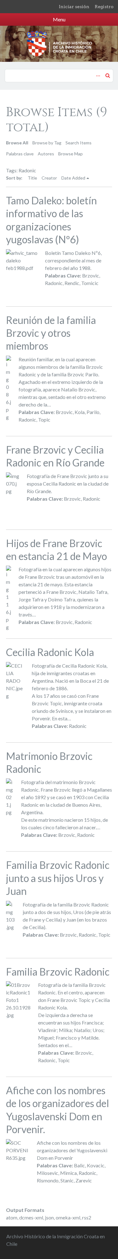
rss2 (86, 1217)
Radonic (54, 283)
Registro (104, 6)
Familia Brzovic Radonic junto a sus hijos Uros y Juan (58, 878)
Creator (49, 177)
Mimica (68, 1173)
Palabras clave (20, 153)
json (49, 1217)
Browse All (17, 142)
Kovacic (95, 1165)
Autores (46, 153)
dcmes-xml (31, 1217)
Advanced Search (97, 72)
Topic (44, 419)
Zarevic (84, 1180)
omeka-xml (68, 1217)
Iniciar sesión (74, 6)
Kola (80, 412)
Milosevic (47, 1173)
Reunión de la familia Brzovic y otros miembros (51, 333)
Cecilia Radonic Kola (50, 652)
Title (32, 177)
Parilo (93, 412)
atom (11, 1217)
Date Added (73, 177)
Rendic (72, 283)
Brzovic (90, 275)
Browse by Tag (46, 142)
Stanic (67, 1180)
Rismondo (48, 1180)
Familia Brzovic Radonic (58, 972)
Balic (79, 1165)
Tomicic (89, 283)
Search (107, 75)
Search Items (78, 142)
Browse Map (70, 153)
